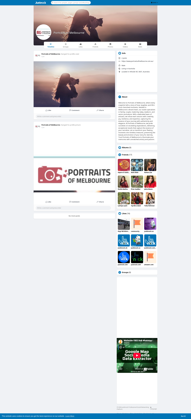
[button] (71, 2)
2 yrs (42, 56)
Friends (125, 155)
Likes (124, 213)
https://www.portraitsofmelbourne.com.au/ (137, 61)
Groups (125, 272)
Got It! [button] (183, 416)
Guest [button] (154, 2)
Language (153, 409)
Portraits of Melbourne (68, 33)
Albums (125, 147)
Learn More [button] (69, 416)
